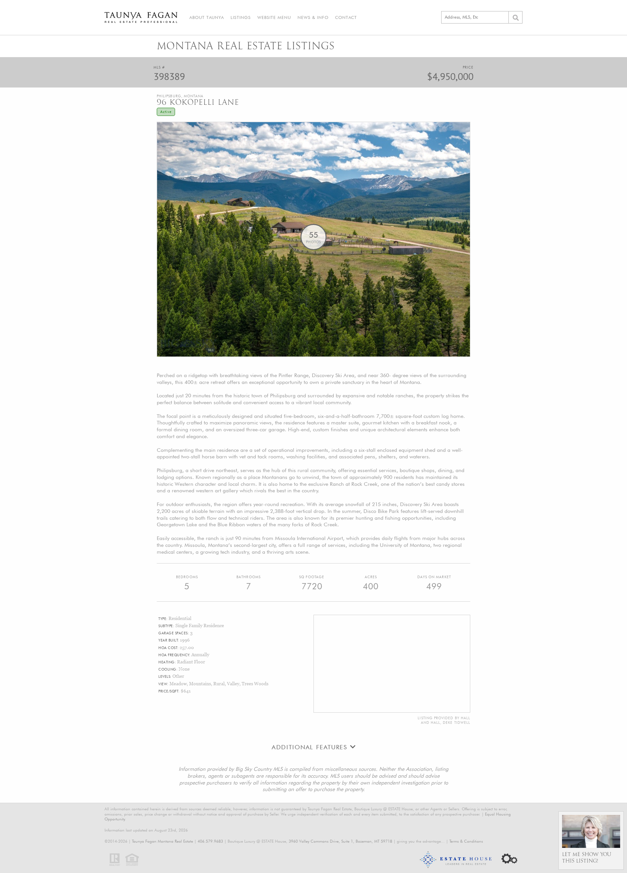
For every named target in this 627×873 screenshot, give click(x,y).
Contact (346, 17)
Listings (241, 17)
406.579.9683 (210, 841)
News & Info (313, 17)
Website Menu (274, 17)
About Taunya (206, 17)
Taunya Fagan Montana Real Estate (162, 841)
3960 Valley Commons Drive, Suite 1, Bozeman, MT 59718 (340, 841)
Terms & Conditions (466, 841)
